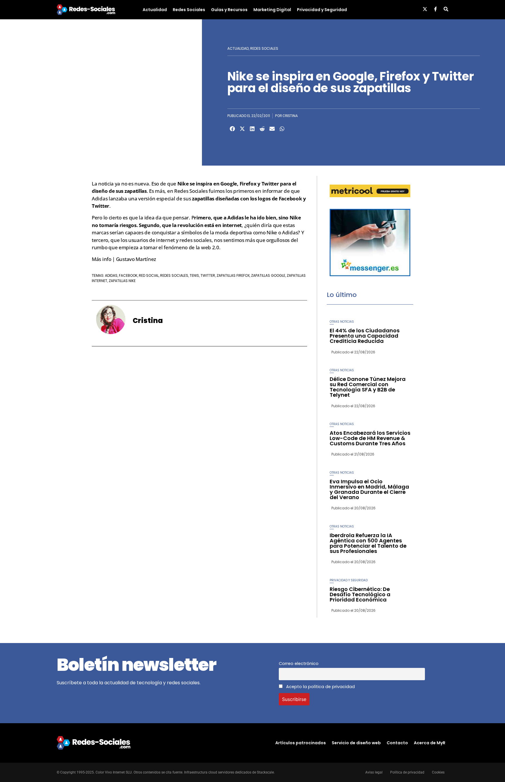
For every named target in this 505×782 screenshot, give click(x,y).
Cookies (438, 772)
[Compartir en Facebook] (232, 129)
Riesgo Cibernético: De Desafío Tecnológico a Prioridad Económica (360, 594)
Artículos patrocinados (300, 743)
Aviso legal (374, 772)
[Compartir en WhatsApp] (282, 129)
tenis (194, 275)
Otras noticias (342, 321)
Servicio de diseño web (356, 743)
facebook (128, 275)
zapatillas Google (268, 275)
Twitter (207, 275)
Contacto (397, 743)
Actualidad (155, 10)
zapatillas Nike (122, 280)
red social (149, 275)
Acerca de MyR (429, 743)
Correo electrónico (299, 663)
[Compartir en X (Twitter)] (242, 129)
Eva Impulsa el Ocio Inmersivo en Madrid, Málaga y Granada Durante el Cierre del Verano (369, 489)
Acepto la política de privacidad (320, 687)
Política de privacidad (407, 772)
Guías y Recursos (229, 10)
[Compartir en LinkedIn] (252, 129)
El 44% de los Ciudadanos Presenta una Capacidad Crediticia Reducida (364, 336)
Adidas (111, 275)
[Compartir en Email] (272, 129)
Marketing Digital (272, 10)
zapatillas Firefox (233, 275)
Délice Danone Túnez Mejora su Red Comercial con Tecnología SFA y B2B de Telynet (368, 386)
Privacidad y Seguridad (322, 10)
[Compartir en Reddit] (262, 129)
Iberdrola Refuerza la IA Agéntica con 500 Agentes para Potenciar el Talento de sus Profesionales (368, 543)
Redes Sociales (189, 10)
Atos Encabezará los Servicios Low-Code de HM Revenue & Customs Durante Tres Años (370, 438)
